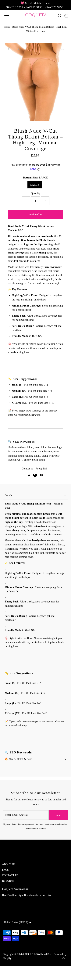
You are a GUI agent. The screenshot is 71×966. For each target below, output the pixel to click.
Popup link (41, 468)
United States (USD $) (16, 922)
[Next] (18, 49)
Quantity (35, 193)
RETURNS (8, 880)
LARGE (34, 184)
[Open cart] (66, 15)
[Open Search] (59, 16)
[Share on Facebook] (29, 476)
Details (8, 495)
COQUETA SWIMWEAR (37, 954)
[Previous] (9, 49)
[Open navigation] (9, 15)
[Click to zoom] (62, 49)
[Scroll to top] (63, 958)
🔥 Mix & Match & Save (18, 759)
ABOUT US (8, 864)
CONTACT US (10, 875)
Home (7, 26)
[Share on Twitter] (35, 476)
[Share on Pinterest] (41, 476)
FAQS (5, 869)
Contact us (27, 468)
